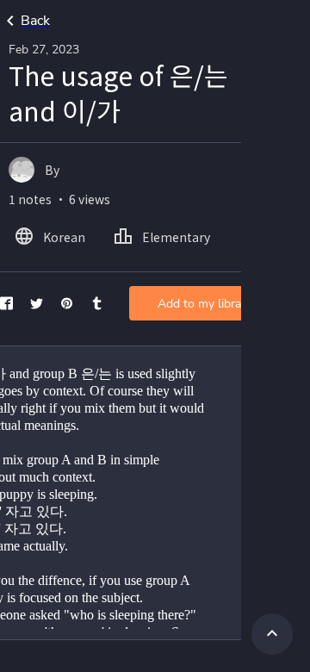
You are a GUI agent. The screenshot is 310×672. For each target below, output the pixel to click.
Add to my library (204, 304)
